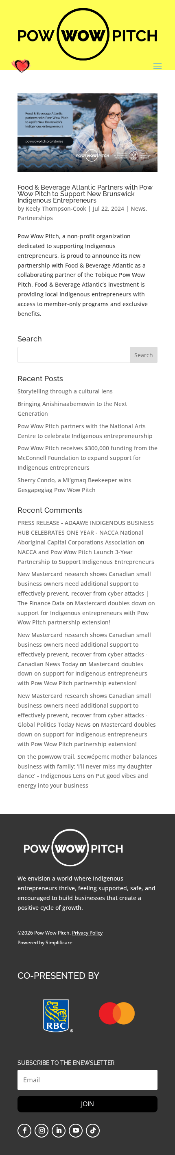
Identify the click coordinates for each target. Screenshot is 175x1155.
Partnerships (35, 218)
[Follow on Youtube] (76, 1131)
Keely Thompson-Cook (56, 208)
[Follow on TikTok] (93, 1131)
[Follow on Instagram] (41, 1131)
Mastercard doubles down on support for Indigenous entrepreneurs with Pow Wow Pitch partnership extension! (86, 612)
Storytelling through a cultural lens (65, 391)
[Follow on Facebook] (24, 1131)
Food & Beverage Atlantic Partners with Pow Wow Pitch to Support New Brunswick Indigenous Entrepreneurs (85, 194)
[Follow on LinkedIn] (59, 1131)
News (138, 208)
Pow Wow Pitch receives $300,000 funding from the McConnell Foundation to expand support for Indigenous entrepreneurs (88, 457)
